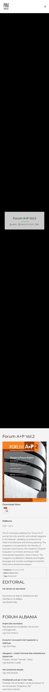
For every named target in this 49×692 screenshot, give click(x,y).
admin (14, 224)
